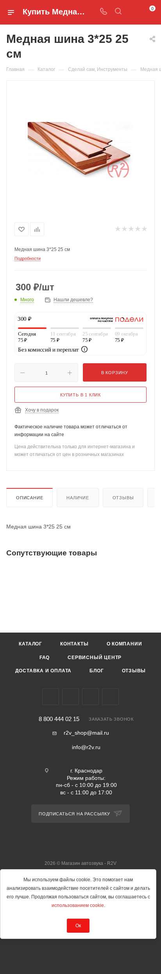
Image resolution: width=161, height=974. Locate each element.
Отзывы (123, 497)
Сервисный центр (95, 657)
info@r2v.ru (86, 747)
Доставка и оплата (43, 670)
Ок (78, 925)
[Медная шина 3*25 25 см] (80, 149)
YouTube (90, 696)
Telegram (70, 696)
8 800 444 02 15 (59, 719)
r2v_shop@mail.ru (86, 733)
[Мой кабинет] (132, 12)
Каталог (30, 644)
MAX (110, 696)
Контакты (74, 644)
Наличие (77, 497)
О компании (124, 644)
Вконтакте (50, 696)
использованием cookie (78, 905)
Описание (29, 497)
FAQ (44, 657)
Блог (96, 670)
